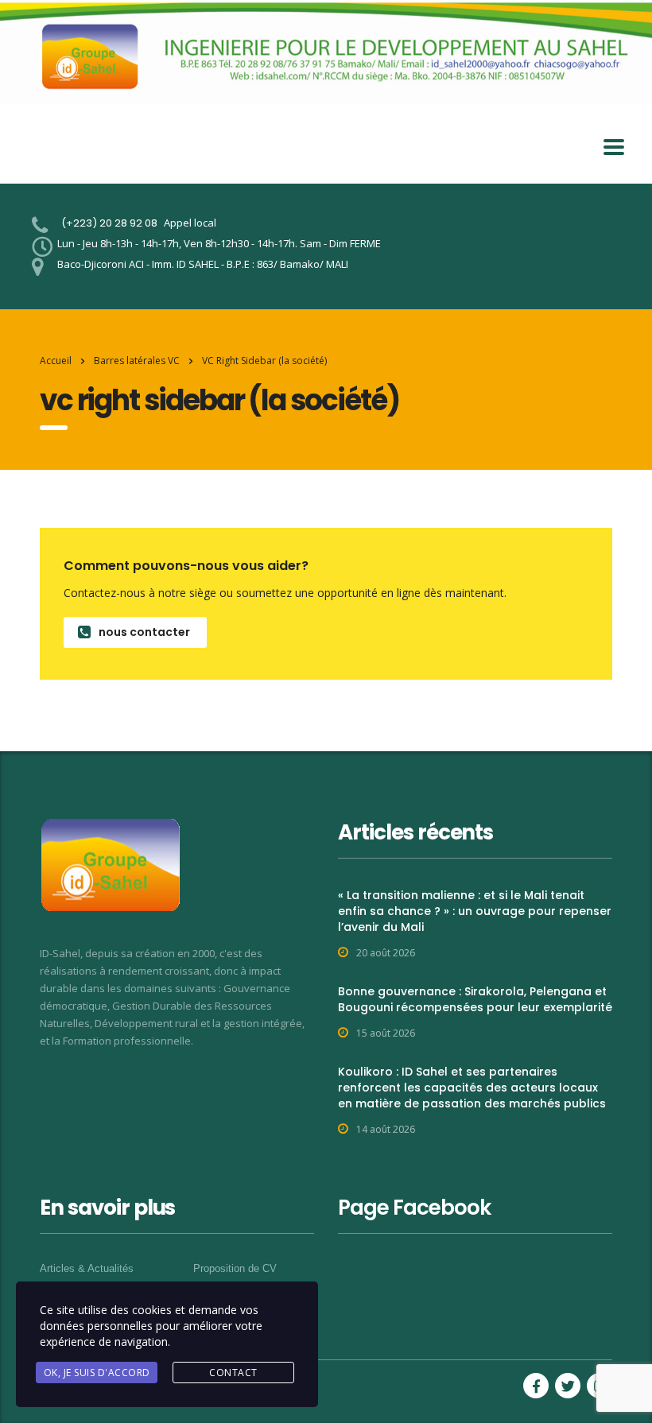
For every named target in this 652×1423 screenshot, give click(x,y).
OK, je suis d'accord (97, 1372)
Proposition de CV (235, 1268)
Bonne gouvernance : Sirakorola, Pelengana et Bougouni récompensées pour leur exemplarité (475, 999)
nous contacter (144, 632)
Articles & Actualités (87, 1268)
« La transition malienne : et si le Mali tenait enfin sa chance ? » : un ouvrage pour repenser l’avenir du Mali (474, 911)
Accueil (56, 360)
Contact (233, 1372)
